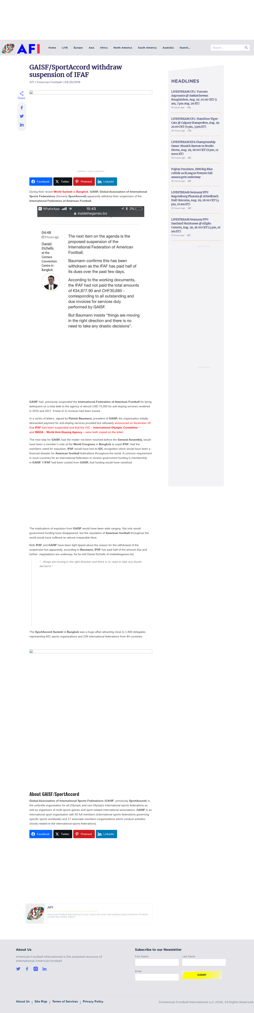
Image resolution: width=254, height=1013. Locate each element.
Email (138, 971)
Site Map (41, 1001)
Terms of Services (65, 1001)
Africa (104, 47)
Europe (78, 47)
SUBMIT (201, 975)
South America (147, 47)
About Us (23, 1001)
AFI (31, 81)
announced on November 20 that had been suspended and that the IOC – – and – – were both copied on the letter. (90, 427)
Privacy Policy (93, 1001)
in (71, 191)
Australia (168, 47)
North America (123, 47)
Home (52, 47)
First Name (141, 956)
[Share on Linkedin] (21, 125)
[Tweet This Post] (21, 116)
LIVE (65, 47)
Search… (185, 47)
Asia (91, 47)
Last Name (188, 956)
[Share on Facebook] (21, 106)
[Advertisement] (90, 369)
